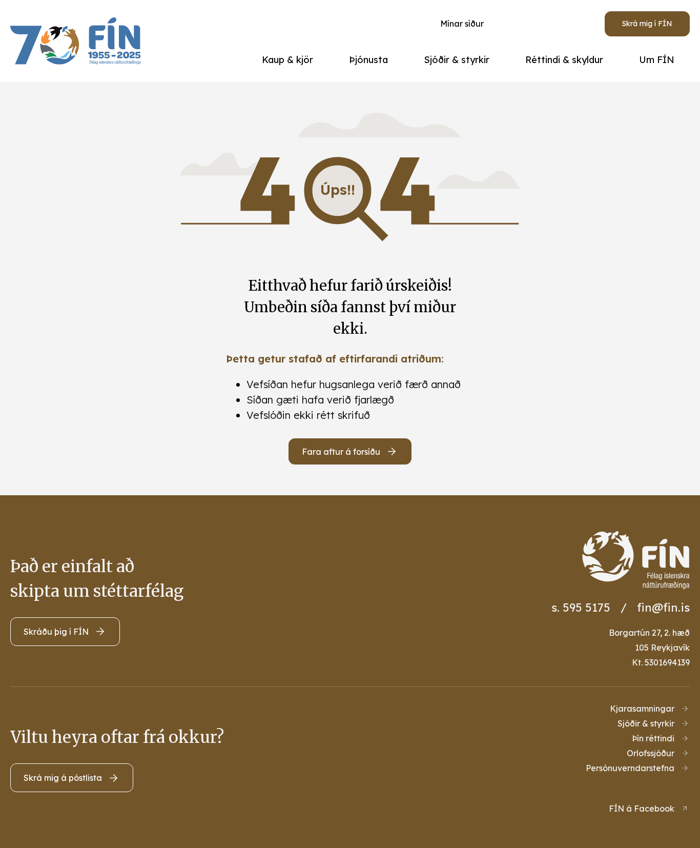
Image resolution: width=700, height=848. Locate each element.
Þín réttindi (653, 738)
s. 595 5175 (580, 607)
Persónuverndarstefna (630, 768)
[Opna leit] (537, 23)
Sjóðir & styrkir (645, 723)
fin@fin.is (663, 607)
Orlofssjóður (650, 753)
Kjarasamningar (642, 708)
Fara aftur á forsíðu (341, 452)
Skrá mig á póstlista (63, 778)
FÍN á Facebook (641, 808)
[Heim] (78, 41)
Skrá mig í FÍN (647, 23)
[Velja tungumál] (574, 23)
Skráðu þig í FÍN (56, 632)
